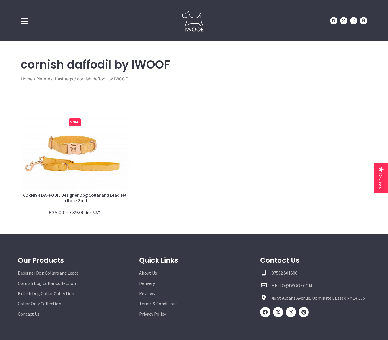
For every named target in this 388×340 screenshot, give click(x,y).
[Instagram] (353, 20)
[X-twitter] (343, 20)
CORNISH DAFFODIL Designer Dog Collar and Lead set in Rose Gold (75, 197)
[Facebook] (333, 20)
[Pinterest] (363, 20)
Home (27, 79)
